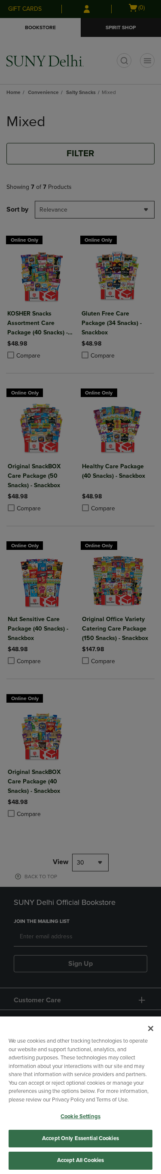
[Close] (150, 1028)
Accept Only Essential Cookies (80, 1138)
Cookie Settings (80, 1116)
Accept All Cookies (80, 1160)
